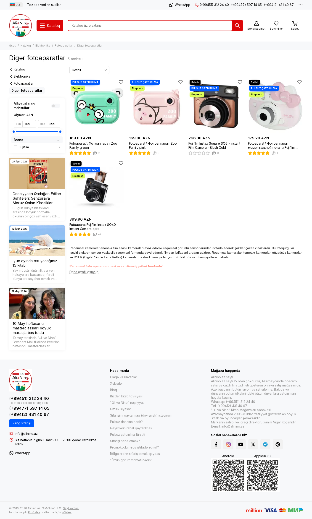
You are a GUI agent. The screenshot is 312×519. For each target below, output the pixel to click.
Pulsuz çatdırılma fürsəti (127, 434)
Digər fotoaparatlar (26, 90)
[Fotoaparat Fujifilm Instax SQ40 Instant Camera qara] (96, 187)
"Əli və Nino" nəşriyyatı (127, 402)
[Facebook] (216, 444)
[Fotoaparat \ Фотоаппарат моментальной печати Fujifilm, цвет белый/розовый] (275, 105)
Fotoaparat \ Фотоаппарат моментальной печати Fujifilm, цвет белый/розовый (272, 145)
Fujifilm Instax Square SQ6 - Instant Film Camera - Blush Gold (214, 145)
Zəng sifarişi (22, 423)
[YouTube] (241, 444)
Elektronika (42, 45)
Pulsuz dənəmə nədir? (126, 422)
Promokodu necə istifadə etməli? (134, 447)
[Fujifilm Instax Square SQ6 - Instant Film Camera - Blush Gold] (215, 105)
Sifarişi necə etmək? (125, 441)
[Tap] (237, 25)
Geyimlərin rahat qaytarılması (131, 428)
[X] (253, 444)
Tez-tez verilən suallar (44, 5)
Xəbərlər (116, 383)
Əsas (12, 45)
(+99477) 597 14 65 (246, 5)
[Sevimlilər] (121, 81)
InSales (66, 512)
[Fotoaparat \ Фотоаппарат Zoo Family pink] (156, 105)
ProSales (34, 512)
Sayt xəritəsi (71, 508)
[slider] (13, 131)
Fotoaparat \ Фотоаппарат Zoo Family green (93, 145)
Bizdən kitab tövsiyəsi (126, 396)
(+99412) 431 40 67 (279, 5)
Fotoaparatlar (64, 45)
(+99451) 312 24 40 (214, 5)
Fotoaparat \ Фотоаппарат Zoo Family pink (153, 145)
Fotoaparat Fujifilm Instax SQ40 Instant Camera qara (92, 227)
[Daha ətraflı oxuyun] (83, 272)
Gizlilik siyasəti (120, 409)
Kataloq (26, 45)
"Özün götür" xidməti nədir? (131, 460)
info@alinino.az (26, 434)
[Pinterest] (278, 444)
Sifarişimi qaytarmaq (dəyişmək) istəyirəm (141, 415)
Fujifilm (39, 147)
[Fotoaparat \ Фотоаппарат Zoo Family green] (96, 105)
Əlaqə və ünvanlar (123, 377)
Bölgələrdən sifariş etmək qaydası (135, 454)
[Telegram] (265, 444)
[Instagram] (228, 444)
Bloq (113, 390)
